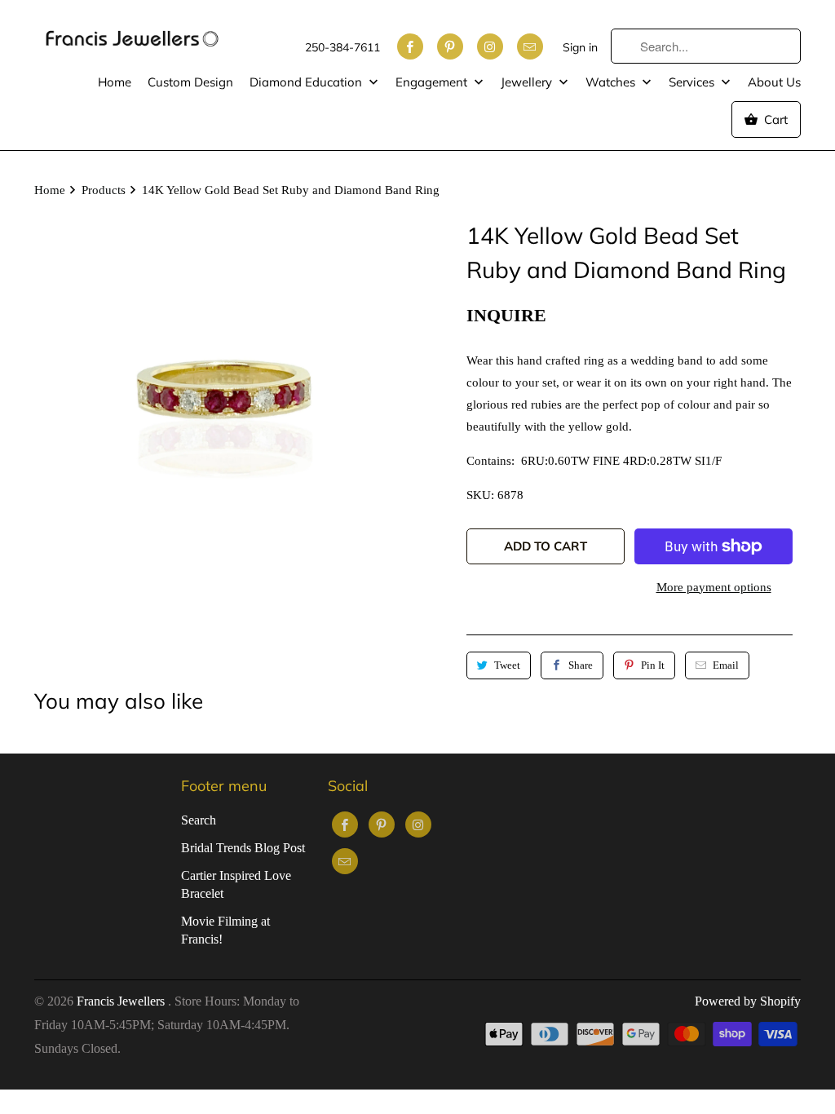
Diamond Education (307, 82)
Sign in (580, 47)
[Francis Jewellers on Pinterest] (450, 46)
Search (198, 820)
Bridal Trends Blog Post (243, 848)
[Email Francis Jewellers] (530, 46)
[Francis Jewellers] (132, 31)
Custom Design (190, 82)
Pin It (653, 665)
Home (114, 82)
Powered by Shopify (748, 1001)
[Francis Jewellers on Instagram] (490, 46)
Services (693, 82)
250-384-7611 (342, 47)
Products (104, 190)
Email (726, 665)
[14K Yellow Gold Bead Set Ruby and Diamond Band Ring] (221, 406)
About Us (774, 82)
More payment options (713, 587)
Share (580, 665)
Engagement (433, 82)
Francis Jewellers (122, 1001)
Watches (611, 82)
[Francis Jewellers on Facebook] (410, 46)
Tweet (507, 665)
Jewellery (528, 82)
